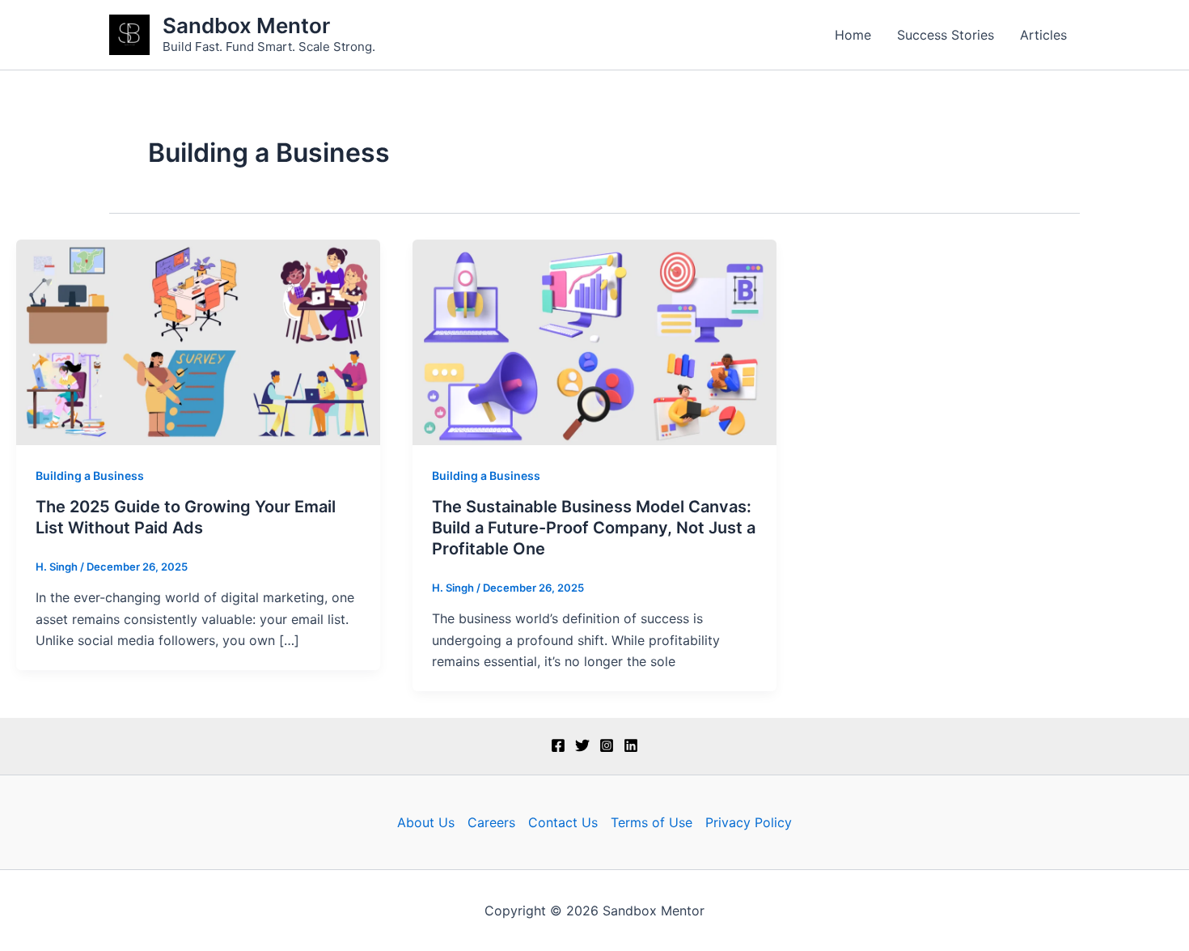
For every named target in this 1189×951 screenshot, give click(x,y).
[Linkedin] (631, 745)
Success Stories (945, 35)
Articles (1043, 35)
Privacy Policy (748, 822)
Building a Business (90, 475)
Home (853, 35)
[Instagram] (606, 745)
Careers (491, 822)
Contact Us (563, 822)
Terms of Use (651, 822)
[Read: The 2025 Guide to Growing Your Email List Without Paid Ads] (198, 341)
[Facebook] (558, 745)
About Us (426, 822)
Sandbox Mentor (246, 25)
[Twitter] (582, 745)
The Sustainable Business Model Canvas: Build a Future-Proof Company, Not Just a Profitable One (593, 527)
